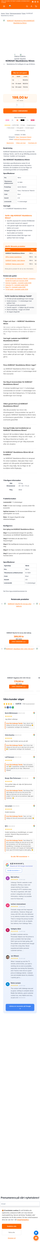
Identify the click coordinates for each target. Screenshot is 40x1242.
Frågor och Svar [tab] (21, 143)
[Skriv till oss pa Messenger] (36, 1233)
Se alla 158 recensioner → (20, 856)
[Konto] (31, 6)
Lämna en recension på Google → (20, 1007)
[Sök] (27, 6)
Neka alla (12, 1232)
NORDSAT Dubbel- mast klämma (15, 260)
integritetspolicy (23, 1220)
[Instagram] (35, 2)
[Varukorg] (36, 6)
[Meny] (4, 6)
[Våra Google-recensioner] (5, 707)
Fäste (17, 137)
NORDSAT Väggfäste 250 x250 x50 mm (18, 678)
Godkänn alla (11, 1226)
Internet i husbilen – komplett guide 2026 (18, 283)
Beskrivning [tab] (10, 143)
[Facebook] (33, 2)
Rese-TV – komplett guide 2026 (15, 287)
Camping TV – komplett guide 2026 (16, 285)
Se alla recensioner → (13, 870)
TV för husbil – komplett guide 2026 (16, 289)
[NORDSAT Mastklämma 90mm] (20, 36)
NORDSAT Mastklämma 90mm (22, 139)
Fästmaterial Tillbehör (25, 137)
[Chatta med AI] (36, 1238)
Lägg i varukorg (20, 111)
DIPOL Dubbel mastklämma (14, 257)
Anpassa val (12, 1238)
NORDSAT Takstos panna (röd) (15, 264)
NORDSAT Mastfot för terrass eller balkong (19, 633)
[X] (38, 2)
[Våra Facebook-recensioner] (10, 707)
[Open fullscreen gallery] (35, 51)
